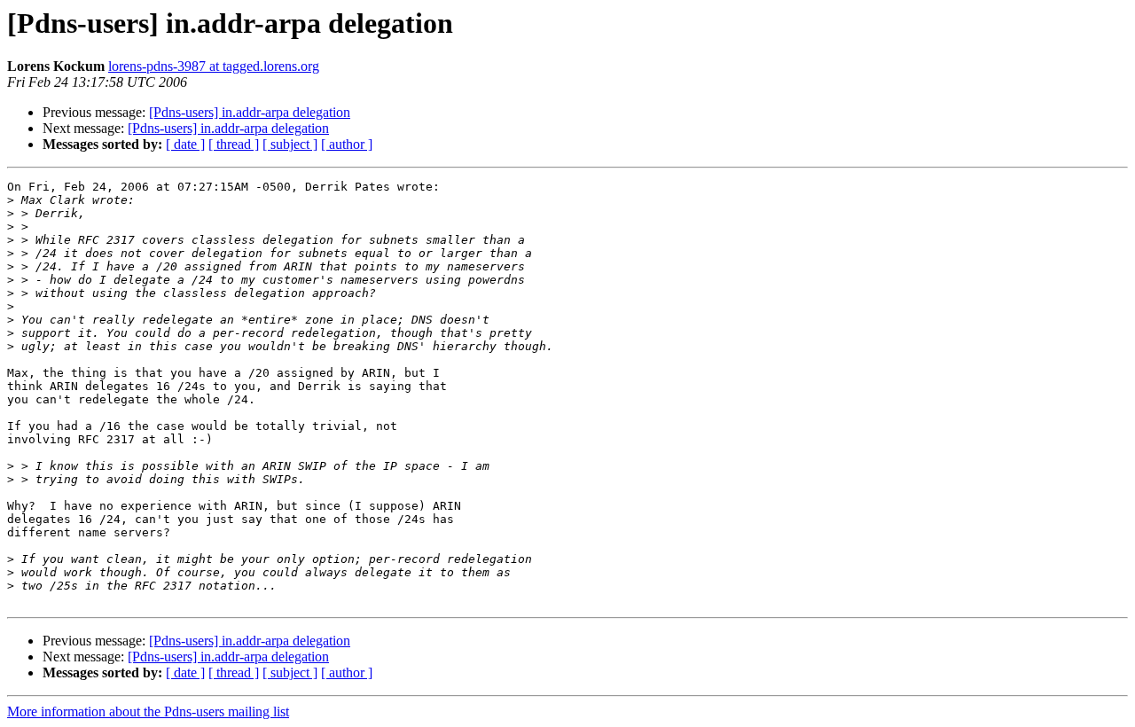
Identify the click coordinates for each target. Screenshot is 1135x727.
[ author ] (346, 144)
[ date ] (185, 144)
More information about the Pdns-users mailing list (148, 711)
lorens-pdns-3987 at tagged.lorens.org (213, 66)
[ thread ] (233, 144)
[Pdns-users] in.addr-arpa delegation (249, 112)
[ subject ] (289, 144)
